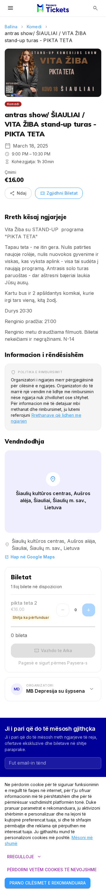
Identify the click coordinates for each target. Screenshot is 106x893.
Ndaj (18, 193)
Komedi (34, 26)
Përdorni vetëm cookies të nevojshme (52, 869)
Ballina (11, 26)
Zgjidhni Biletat (59, 193)
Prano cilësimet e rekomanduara (47, 882)
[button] (53, 689)
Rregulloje (24, 856)
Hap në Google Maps (30, 556)
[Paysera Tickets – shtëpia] (53, 8)
